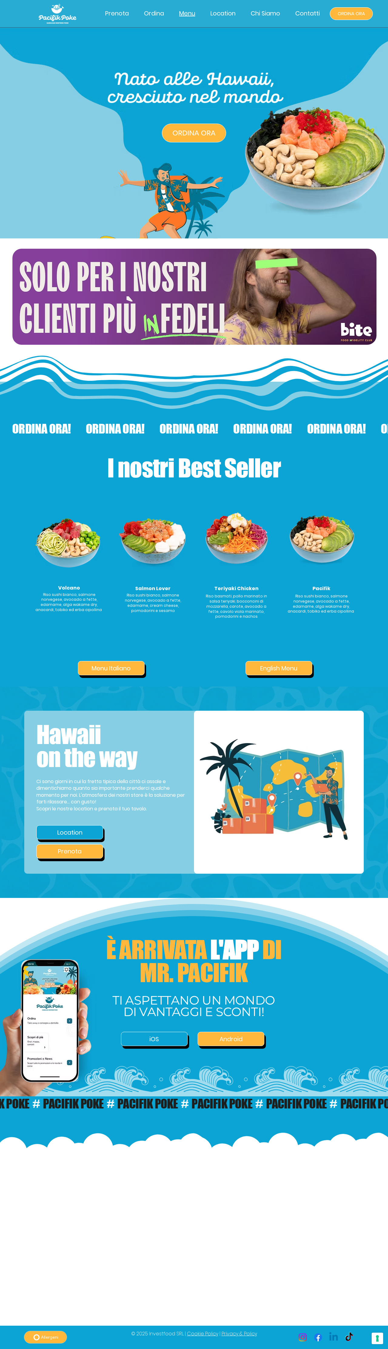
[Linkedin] (333, 1337)
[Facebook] (318, 1337)
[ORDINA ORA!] (194, 428)
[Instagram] (302, 1337)
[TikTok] (349, 1337)
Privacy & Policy (239, 1333)
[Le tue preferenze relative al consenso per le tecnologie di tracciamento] (377, 1338)
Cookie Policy (202, 1333)
